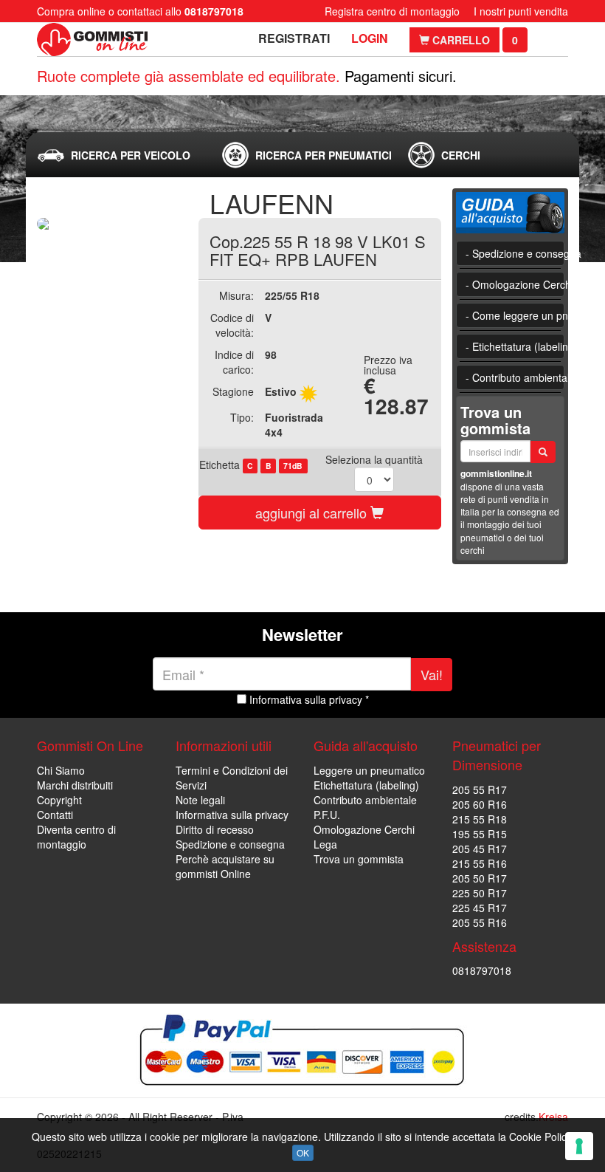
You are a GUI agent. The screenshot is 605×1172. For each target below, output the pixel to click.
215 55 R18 (479, 819)
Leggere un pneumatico (369, 770)
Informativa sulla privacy (232, 814)
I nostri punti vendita (521, 11)
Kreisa (553, 1116)
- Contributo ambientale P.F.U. (515, 377)
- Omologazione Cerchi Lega (515, 284)
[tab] (117, 155)
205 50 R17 (479, 878)
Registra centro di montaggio (392, 11)
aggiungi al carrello (312, 512)
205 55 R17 (479, 789)
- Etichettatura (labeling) (515, 346)
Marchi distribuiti (75, 785)
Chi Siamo (61, 770)
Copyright (59, 799)
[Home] (92, 39)
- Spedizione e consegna (515, 253)
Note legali (200, 799)
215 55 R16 (479, 863)
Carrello (459, 39)
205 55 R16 (479, 922)
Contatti (55, 814)
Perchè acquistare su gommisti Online (225, 866)
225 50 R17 (479, 892)
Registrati (294, 38)
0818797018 (481, 970)
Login (369, 38)
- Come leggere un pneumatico (515, 315)
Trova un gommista (359, 858)
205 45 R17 (479, 848)
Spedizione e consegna (230, 844)
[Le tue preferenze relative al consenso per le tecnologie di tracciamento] (579, 1146)
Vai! (432, 674)
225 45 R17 (479, 907)
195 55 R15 (479, 833)
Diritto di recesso (215, 829)
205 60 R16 (479, 804)
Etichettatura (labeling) (366, 785)
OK (303, 1152)
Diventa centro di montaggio (76, 836)
